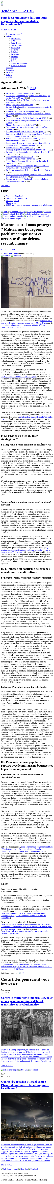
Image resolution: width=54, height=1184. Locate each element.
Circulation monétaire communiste (19, 156)
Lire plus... (5, 186)
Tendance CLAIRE (17, 11)
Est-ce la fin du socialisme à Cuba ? (20, 93)
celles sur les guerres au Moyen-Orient (32, 323)
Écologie (14, 56)
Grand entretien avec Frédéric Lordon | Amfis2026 (26, 118)
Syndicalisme (16, 45)
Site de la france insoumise (16, 198)
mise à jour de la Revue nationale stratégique (18, 376)
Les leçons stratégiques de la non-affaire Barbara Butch (28, 170)
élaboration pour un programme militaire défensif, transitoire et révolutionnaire (23, 326)
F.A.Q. (9, 75)
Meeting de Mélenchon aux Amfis (19, 105)
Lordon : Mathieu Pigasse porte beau (20, 159)
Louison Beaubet (11, 253)
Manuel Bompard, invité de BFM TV (21, 125)
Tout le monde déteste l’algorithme (19, 147)
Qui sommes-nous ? (14, 34)
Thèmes (9, 36)
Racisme (14, 50)
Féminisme (15, 47)
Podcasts (9, 68)
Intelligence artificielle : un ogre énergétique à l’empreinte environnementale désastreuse (28, 135)
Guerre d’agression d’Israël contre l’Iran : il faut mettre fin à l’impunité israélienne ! (25, 1085)
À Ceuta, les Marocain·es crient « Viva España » (25, 132)
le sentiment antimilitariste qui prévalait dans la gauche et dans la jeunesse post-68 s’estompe (25, 550)
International (16, 38)
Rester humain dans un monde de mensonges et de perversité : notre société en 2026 (26, 139)
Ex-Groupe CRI (12, 201)
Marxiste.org (11, 203)
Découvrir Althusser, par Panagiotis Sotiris (23, 111)
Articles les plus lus (18, 66)
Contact (9, 77)
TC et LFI (10, 72)
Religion (14, 52)
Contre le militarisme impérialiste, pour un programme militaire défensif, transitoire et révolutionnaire (27, 1001)
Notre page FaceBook (14, 196)
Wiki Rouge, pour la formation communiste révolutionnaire (29, 205)
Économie (15, 54)
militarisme (11, 249)
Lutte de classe (17, 43)
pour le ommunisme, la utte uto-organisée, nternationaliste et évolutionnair (24, 21)
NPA (13, 41)
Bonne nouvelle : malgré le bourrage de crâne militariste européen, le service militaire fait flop (28, 144)
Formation (10, 70)
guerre (3, 249)
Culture (14, 61)
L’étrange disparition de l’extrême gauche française (26, 150)
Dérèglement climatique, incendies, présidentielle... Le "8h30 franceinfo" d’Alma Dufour (27, 166)
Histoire (14, 59)
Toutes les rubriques (19, 63)
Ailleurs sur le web (8, 30)
